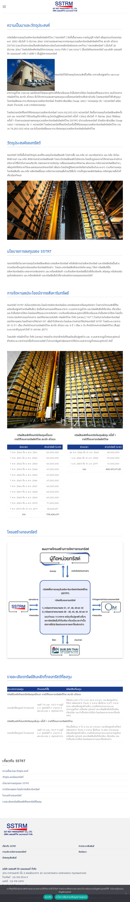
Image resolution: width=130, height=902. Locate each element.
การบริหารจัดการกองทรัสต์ (14, 852)
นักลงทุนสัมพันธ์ (9, 858)
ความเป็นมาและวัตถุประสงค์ (15, 771)
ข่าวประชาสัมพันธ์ (86, 846)
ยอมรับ (48, 897)
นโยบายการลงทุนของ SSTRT (15, 783)
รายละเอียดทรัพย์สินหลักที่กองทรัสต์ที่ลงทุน (22, 802)
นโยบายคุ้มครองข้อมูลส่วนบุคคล (71, 897)
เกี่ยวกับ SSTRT (9, 846)
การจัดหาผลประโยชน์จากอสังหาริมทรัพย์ (20, 789)
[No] (126, 894)
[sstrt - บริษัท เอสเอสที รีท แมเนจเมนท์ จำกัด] (65, 6)
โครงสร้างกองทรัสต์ (11, 795)
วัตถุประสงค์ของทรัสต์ (12, 777)
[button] (4, 6)
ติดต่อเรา (83, 852)
